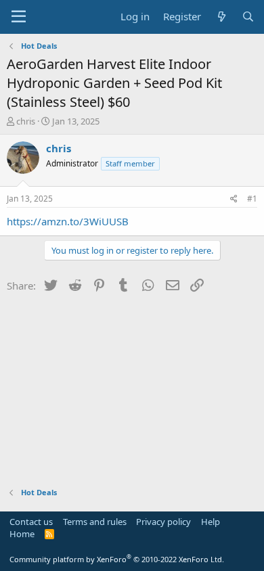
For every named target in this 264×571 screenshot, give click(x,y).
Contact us (31, 522)
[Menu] (19, 17)
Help (210, 522)
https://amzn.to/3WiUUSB (68, 221)
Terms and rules (95, 522)
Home (22, 534)
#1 (252, 198)
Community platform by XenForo (116, 559)
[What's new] (221, 16)
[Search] (248, 16)
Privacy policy (163, 522)
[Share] (233, 199)
